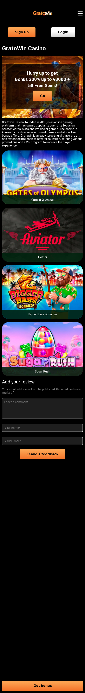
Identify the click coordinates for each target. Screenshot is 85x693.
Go (42, 96)
